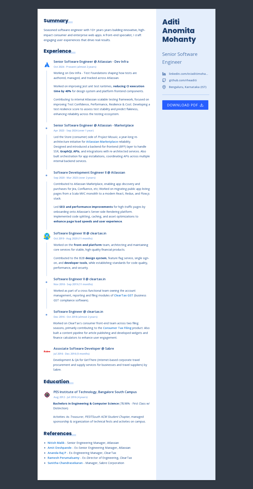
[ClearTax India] (49, 236)
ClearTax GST (123, 295)
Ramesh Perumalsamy (63, 458)
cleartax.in (98, 233)
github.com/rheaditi (183, 80)
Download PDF (182, 105)
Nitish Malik (56, 443)
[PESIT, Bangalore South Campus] (49, 395)
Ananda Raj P (57, 453)
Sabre (109, 348)
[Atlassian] (49, 64)
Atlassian (105, 61)
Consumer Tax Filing (117, 328)
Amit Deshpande (60, 448)
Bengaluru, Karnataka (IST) (187, 87)
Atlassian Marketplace (102, 141)
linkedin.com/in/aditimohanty (189, 74)
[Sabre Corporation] (49, 351)
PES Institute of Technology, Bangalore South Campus (95, 392)
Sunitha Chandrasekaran (65, 463)
